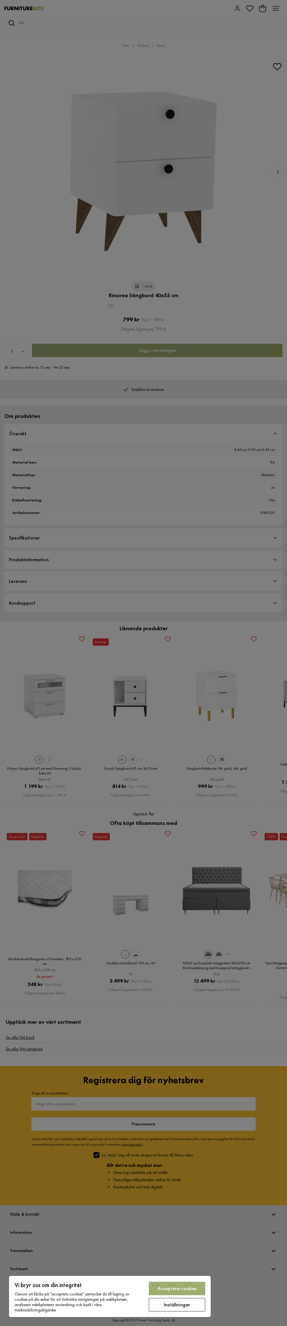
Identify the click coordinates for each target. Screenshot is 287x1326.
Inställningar (177, 1304)
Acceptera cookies (177, 1288)
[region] (110, 1296)
